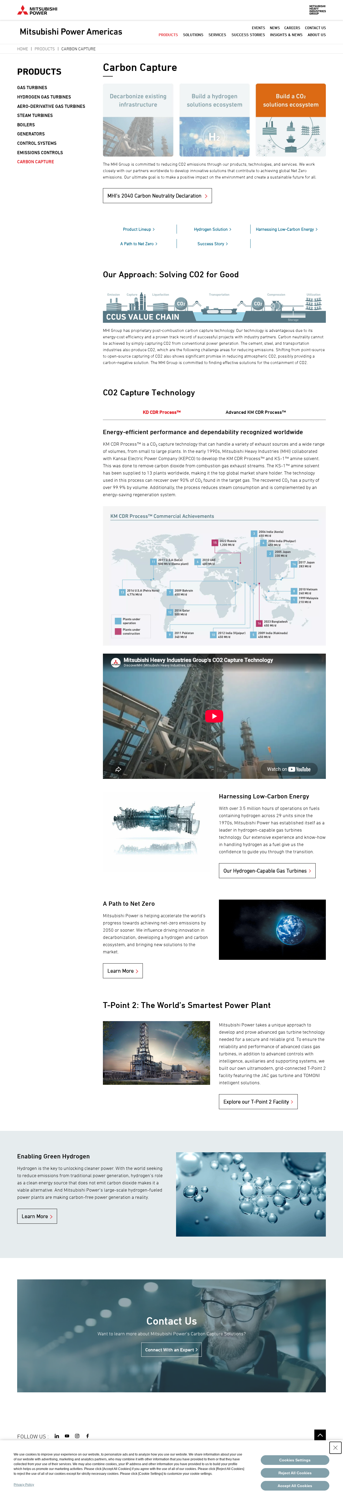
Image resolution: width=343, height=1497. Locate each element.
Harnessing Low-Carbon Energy (285, 229)
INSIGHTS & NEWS (286, 34)
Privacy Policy (24, 1485)
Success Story (210, 243)
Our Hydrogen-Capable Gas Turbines (265, 871)
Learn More (120, 971)
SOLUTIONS (193, 34)
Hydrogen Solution (211, 229)
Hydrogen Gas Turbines (44, 97)
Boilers (26, 124)
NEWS (275, 27)
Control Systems (37, 143)
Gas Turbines (32, 87)
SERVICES (217, 34)
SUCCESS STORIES (248, 34)
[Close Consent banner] (335, 1448)
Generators (31, 134)
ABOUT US (317, 34)
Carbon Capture (35, 161)
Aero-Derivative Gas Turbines (51, 106)
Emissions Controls (40, 152)
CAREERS (292, 27)
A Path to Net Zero (137, 243)
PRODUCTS (168, 34)
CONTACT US (315, 27)
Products (45, 48)
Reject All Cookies (295, 1473)
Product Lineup (137, 229)
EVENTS (258, 27)
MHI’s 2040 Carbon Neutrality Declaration (155, 196)
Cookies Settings (295, 1460)
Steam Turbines (35, 115)
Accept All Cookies (295, 1486)
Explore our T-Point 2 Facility (256, 1102)
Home (22, 48)
